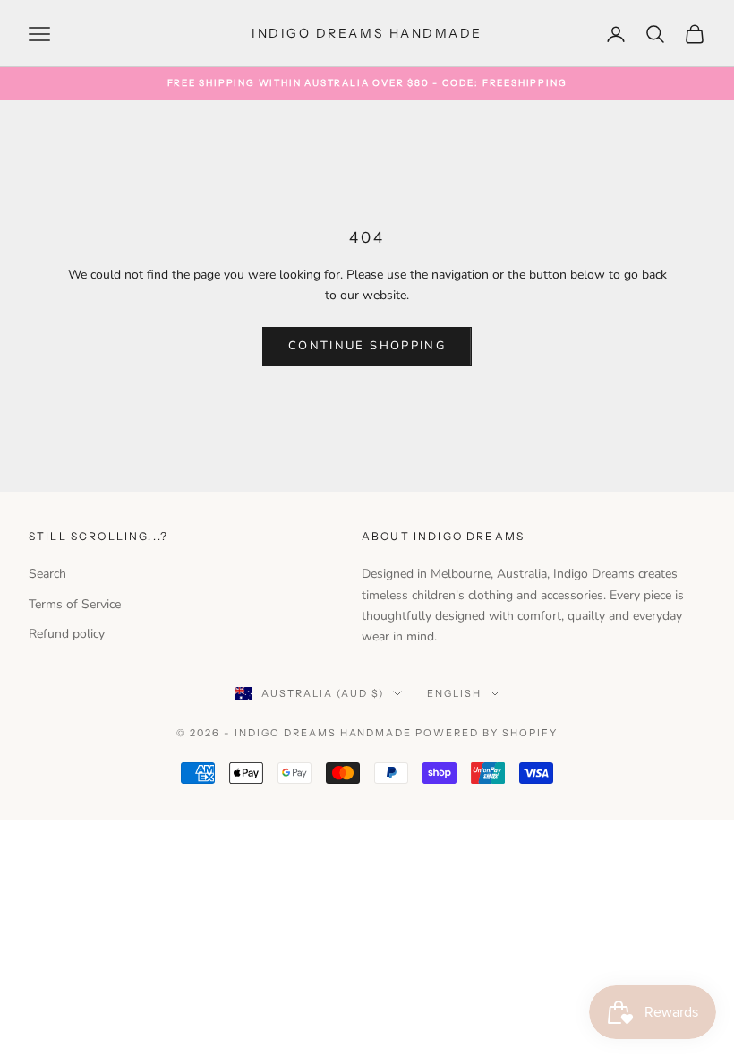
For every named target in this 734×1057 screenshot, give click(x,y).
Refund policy (67, 633)
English (454, 693)
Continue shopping (367, 346)
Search (47, 573)
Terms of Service (75, 604)
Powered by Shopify (486, 732)
